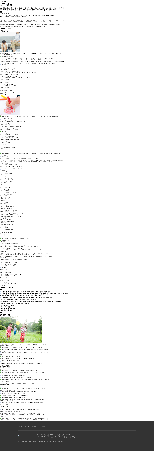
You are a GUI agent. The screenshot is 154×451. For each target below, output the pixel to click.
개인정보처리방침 (23, 426)
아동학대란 (64, 5)
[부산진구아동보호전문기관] (15, 5)
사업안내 (77, 5)
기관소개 (50, 5)
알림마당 (90, 5)
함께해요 (104, 5)
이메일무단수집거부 (38, 426)
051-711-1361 (141, 5)
